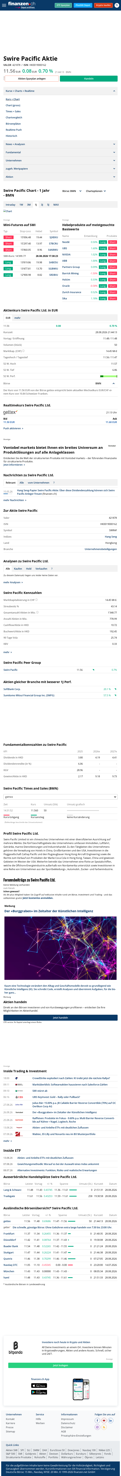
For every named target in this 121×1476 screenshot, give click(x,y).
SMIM (36, 1450)
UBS (64, 248)
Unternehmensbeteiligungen (101, 549)
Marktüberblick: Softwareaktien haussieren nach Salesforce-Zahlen (70, 1084)
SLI (28, 1450)
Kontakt (10, 1419)
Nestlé (66, 242)
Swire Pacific (11, 669)
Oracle (66, 285)
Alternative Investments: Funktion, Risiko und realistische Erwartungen (57, 1170)
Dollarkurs (67, 1453)
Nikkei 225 (104, 1450)
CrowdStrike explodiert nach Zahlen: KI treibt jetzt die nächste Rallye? (71, 1078)
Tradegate (9, 1196)
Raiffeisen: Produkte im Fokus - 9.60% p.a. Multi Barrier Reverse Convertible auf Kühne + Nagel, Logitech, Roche (73, 1120)
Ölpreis (89, 1457)
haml (6, 1277)
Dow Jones (73, 1450)
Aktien (42, 1453)
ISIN (26, 65)
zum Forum (9, 888)
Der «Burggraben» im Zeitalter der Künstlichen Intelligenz (64, 1112)
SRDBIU (53, 274)
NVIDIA (66, 254)
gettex (7, 1221)
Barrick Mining (70, 273)
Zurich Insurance (71, 292)
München (9, 1271)
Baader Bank (11, 1246)
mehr (17, 317)
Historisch (11, 135)
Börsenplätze (13, 123)
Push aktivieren (12, 428)
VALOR (7, 65)
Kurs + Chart (13, 99)
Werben (40, 1423)
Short (112, 242)
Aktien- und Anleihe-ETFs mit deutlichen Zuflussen (60, 1127)
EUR (8, 317)
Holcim (66, 279)
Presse (9, 1427)
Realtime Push (14, 129)
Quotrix (8, 1258)
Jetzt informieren (13, 464)
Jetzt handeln (60, 1017)
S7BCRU (53, 243)
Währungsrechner (71, 1457)
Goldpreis (30, 1453)
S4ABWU (53, 249)
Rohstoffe (39, 1457)
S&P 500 (10, 1453)
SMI (20, 1453)
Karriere (10, 1423)
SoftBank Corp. (12, 689)
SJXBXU (54, 237)
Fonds (107, 1453)
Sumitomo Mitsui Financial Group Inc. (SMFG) (29, 695)
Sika (64, 298)
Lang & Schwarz (12, 1190)
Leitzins (100, 1457)
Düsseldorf (10, 1239)
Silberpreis (95, 1453)
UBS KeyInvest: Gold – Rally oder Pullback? (56, 1097)
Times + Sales (13, 111)
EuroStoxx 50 (57, 1450)
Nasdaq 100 (89, 1450)
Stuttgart (9, 1252)
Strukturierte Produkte (18, 1457)
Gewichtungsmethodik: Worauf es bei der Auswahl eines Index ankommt (58, 1164)
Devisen (53, 1453)
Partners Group (71, 267)
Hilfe (38, 1419)
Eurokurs (81, 1453)
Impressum (67, 1419)
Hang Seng (111, 536)
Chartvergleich (14, 117)
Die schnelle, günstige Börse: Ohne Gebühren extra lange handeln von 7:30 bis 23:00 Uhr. (62, 1227)
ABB (64, 260)
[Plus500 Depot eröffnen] (24, 7)
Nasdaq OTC (11, 1265)
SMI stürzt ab (39, 1090)
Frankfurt (9, 1233)
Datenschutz (68, 1423)
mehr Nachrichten (13, 500)
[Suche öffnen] (117, 5)
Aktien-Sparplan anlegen (32, 78)
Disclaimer (67, 1427)
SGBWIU (53, 268)
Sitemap (10, 1431)
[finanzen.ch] (21, 3)
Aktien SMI (11, 1450)
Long (103, 242)
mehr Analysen (11, 582)
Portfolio (53, 1457)
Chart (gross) (13, 105)
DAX (44, 1450)
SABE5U (53, 262)
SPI (22, 1450)
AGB (63, 1431)
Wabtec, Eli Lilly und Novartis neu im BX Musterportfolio (63, 1134)
